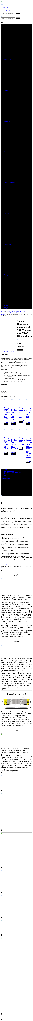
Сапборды (6, 90)
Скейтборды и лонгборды (11, 182)
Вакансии (6, 475)
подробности (6, 564)
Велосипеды (7, 59)
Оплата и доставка (9, 474)
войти (4, 16)
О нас (5, 308)
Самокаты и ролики (9, 152)
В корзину (20, 349)
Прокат (6, 305)
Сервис (6, 307)
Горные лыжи (7, 244)
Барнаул (3, 9)
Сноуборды (7, 213)
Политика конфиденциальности (12, 472)
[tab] (6, 351)
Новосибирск (4, 7)
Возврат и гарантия (9, 471)
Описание (6, 351)
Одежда (6, 275)
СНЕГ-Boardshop (5, 478)
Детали (12, 351)
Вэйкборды (7, 121)
